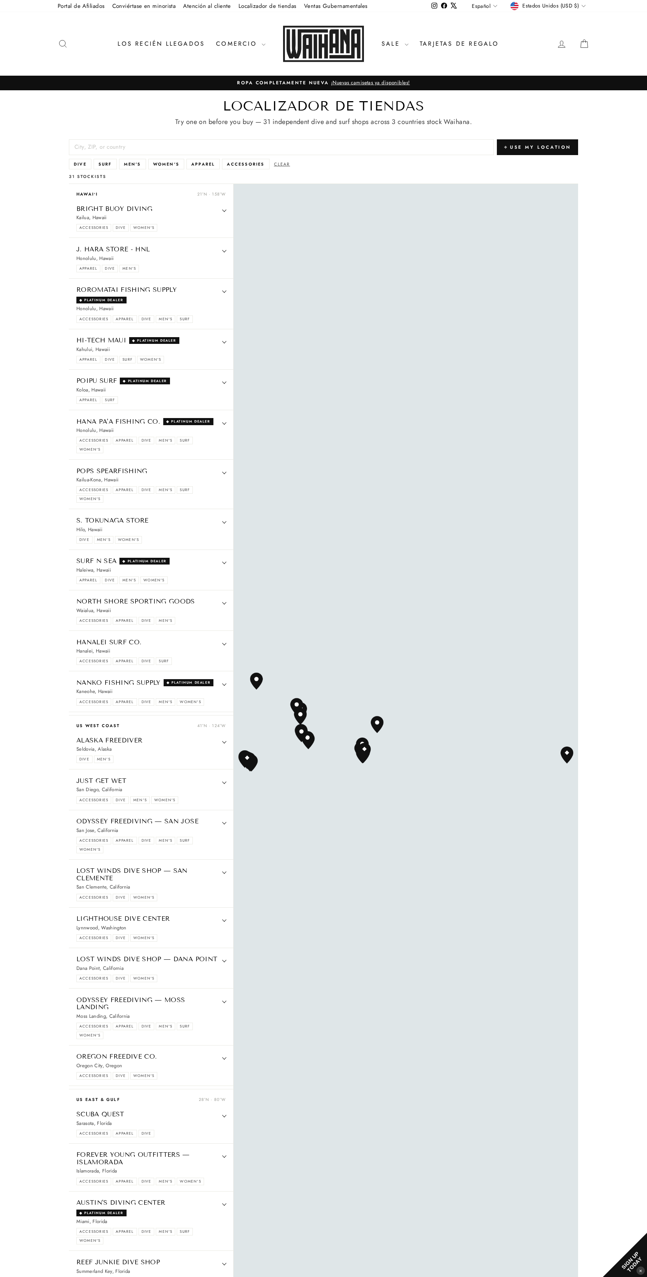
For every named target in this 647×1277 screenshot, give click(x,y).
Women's (166, 164)
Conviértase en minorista (144, 6)
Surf (105, 164)
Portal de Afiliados (81, 6)
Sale (392, 43)
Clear (282, 164)
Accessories (245, 164)
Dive (80, 164)
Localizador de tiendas (268, 6)
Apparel (203, 164)
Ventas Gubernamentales (336, 6)
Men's (132, 164)
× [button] (640, 1270)
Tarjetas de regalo (459, 43)
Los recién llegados (161, 43)
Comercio (238, 43)
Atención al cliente (207, 6)
